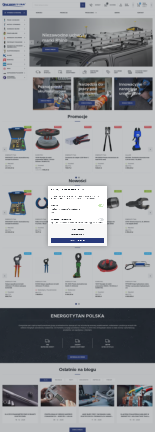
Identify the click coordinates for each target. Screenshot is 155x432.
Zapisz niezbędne (77, 234)
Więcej (53, 212)
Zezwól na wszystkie (77, 240)
